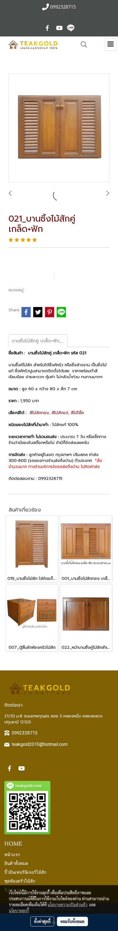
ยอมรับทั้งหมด (72, 921)
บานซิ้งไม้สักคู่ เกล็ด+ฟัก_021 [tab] (40, 340)
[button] (82, 44)
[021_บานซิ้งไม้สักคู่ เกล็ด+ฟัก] (59, 128)
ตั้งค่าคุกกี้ (42, 921)
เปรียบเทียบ (76, 276)
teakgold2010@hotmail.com (40, 744)
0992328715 (25, 733)
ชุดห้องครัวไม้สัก (19, 880)
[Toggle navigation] (110, 44)
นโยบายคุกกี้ (19, 910)
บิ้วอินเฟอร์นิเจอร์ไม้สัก (25, 871)
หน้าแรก (12, 854)
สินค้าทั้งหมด (16, 863)
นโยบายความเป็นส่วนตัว (67, 904)
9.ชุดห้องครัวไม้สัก (45, 290)
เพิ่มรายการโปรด (30, 276)
